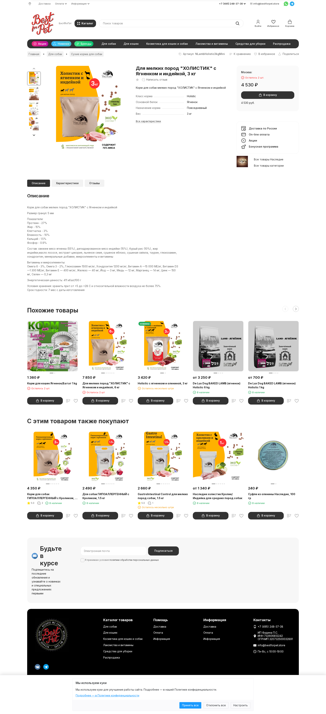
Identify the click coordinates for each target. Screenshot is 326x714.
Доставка (44, 3)
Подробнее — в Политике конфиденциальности (107, 695)
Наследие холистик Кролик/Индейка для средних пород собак (217, 496)
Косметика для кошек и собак (167, 43)
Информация (161, 638)
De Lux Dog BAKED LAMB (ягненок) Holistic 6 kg (216, 385)
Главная (34, 54)
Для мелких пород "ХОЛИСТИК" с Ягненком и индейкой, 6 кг (106, 385)
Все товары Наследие (268, 159)
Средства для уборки (250, 43)
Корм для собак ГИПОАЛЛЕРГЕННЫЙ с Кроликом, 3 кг (52, 496)
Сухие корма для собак (86, 54)
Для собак (108, 43)
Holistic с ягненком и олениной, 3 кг (163, 383)
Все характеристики (148, 121)
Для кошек (131, 43)
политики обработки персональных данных (134, 560)
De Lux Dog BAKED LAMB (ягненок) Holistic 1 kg (272, 385)
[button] (34, 135)
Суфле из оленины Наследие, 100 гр (271, 496)
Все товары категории (269, 165)
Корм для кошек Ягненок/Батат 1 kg (52, 383)
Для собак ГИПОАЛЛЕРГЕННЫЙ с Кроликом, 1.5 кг (105, 496)
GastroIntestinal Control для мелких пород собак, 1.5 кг (163, 496)
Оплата (158, 632)
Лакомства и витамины (211, 43)
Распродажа (282, 43)
